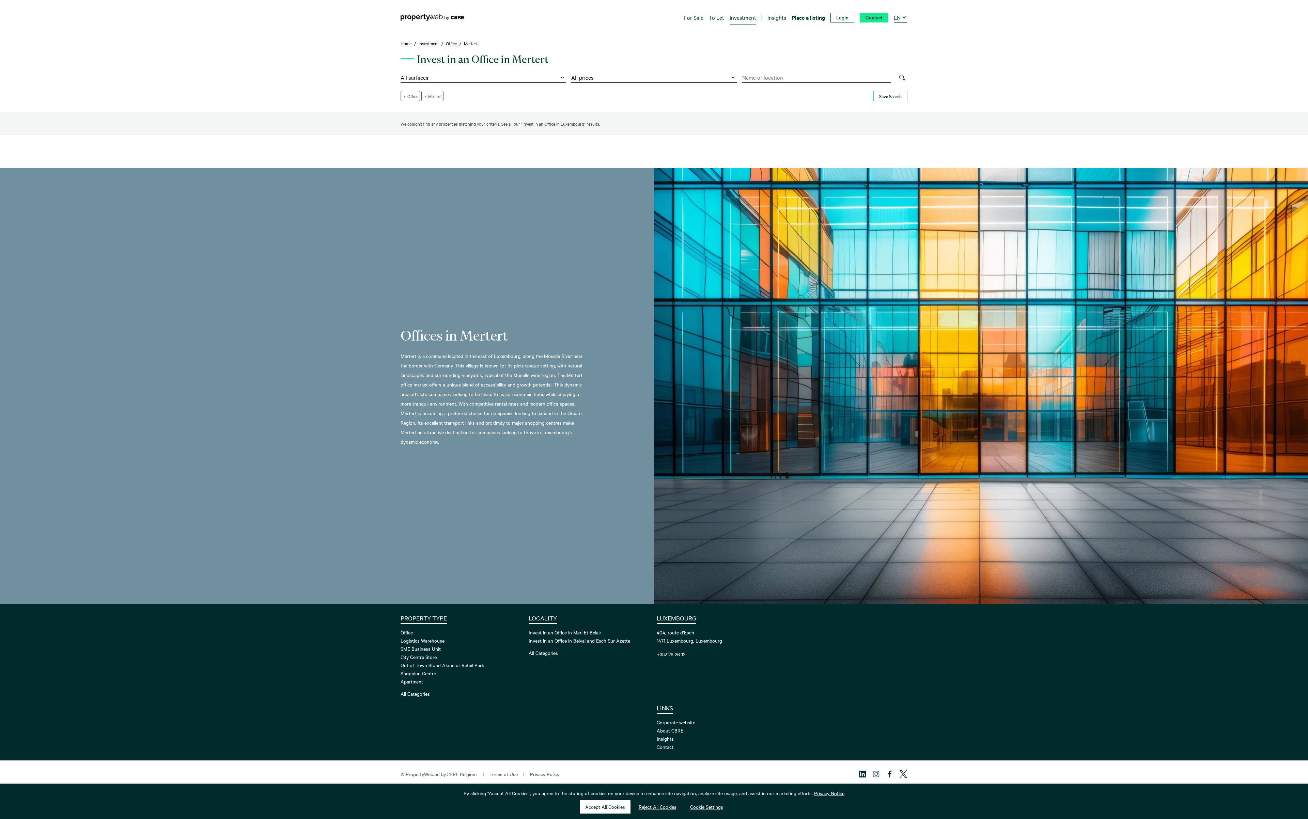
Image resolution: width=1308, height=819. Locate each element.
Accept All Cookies (605, 806)
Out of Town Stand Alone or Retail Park (442, 665)
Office (407, 632)
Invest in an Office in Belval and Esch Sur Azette (579, 640)
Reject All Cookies (657, 806)
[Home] (432, 17)
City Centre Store (419, 656)
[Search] (901, 77)
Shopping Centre (418, 673)
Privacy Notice (829, 793)
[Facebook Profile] (890, 774)
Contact (665, 746)
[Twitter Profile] (903, 774)
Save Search (890, 96)
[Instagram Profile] (876, 774)
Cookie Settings (706, 806)
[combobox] (816, 77)
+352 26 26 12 (671, 654)
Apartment (412, 681)
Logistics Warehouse (423, 640)
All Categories (415, 693)
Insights (665, 738)
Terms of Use (503, 774)
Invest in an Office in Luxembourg (553, 124)
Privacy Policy (544, 774)
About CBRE (670, 730)
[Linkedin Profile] (862, 774)
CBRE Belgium (462, 774)
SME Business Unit (421, 648)
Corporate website (676, 722)
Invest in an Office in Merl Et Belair (565, 632)
